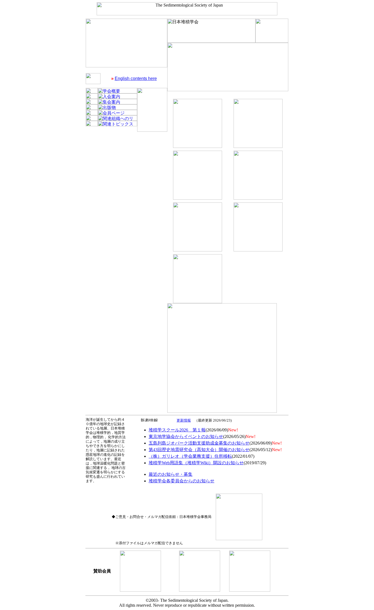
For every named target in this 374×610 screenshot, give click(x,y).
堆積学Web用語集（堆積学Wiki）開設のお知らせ (196, 462)
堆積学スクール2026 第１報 (177, 430)
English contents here (136, 78)
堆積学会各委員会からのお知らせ (181, 481)
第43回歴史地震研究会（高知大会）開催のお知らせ (199, 449)
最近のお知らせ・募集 (170, 474)
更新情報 (184, 420)
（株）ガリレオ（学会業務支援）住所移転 (190, 456)
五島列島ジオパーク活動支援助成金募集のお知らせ (199, 443)
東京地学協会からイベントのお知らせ (186, 436)
